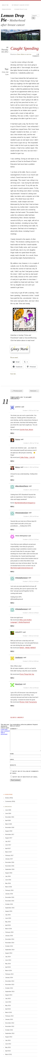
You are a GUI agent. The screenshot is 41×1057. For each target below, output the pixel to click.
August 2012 (8, 1036)
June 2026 (8, 810)
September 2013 (9, 991)
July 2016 (8, 876)
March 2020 (8, 824)
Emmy (3, 72)
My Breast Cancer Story (20, 5)
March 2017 (8, 852)
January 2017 (9, 859)
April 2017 (8, 848)
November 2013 (9, 984)
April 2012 (8, 1050)
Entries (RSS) (9, 798)
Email (12, 759)
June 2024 (8, 813)
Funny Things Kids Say (27, 674)
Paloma (17, 439)
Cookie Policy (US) (20, 9)
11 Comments (36, 55)
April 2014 (8, 967)
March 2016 (8, 886)
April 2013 (8, 1009)
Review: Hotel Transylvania (28, 702)
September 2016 (9, 869)
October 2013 (9, 988)
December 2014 (9, 939)
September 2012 (9, 1033)
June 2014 (8, 960)
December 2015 (9, 897)
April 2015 (8, 925)
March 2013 (8, 1012)
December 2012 (9, 1023)
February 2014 (9, 974)
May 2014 (8, 963)
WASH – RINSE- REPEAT (28, 648)
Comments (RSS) (10, 801)
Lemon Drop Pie (12, 17)
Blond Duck (18, 684)
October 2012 (9, 1030)
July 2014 (8, 956)
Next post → (34, 391)
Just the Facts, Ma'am (26, 429)
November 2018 (9, 827)
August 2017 (8, 838)
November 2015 (9, 900)
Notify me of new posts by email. (25, 777)
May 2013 (8, 1005)
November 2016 (9, 866)
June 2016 (8, 879)
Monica (17, 467)
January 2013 (9, 1019)
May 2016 (8, 883)
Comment (14, 728)
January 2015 (9, 935)
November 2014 (9, 942)
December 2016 (9, 862)
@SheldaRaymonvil (21, 578)
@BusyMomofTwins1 (21, 486)
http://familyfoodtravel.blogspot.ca (25, 503)
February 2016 (9, 890)
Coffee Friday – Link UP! (27, 457)
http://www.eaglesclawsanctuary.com (21, 568)
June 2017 (8, 845)
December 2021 (9, 817)
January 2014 (9, 977)
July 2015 (8, 914)
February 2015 (9, 932)
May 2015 (8, 921)
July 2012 (8, 1040)
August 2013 (8, 995)
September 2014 (9, 949)
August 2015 (8, 911)
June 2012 (8, 1043)
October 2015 (9, 904)
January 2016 (9, 893)
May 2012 (8, 1047)
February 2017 (9, 855)
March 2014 (8, 970)
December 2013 (9, 981)
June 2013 (8, 1002)
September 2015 (9, 907)
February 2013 (9, 1016)
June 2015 (8, 918)
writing (29, 54)
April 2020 (8, 820)
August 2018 (8, 831)
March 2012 (8, 1054)
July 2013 (8, 998)
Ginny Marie (21, 54)
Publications (6, 9)
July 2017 (8, 841)
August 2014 (8, 953)
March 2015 (8, 928)
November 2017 (9, 834)
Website (13, 765)
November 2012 (9, 1026)
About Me (5, 5)
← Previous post (17, 391)
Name (12, 753)
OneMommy (19, 657)
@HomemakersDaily (21, 513)
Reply (12, 433)
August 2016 (8, 873)
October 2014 (9, 946)
